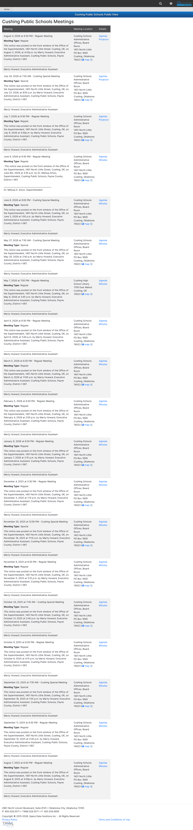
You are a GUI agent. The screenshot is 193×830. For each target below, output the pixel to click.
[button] (171, 3)
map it (88, 59)
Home (6, 9)
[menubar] (96, 3)
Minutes (103, 159)
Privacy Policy (9, 819)
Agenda (103, 36)
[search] (160, 3)
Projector (104, 39)
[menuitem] (160, 3)
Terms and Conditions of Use (114, 819)
